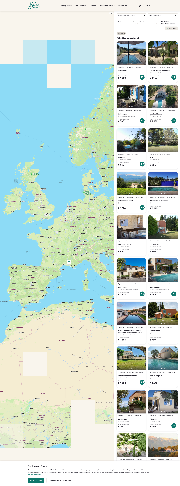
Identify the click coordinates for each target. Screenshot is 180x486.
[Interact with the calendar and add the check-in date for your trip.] (117, 15)
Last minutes (165, 21)
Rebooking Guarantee (168, 24)
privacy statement (34, 474)
